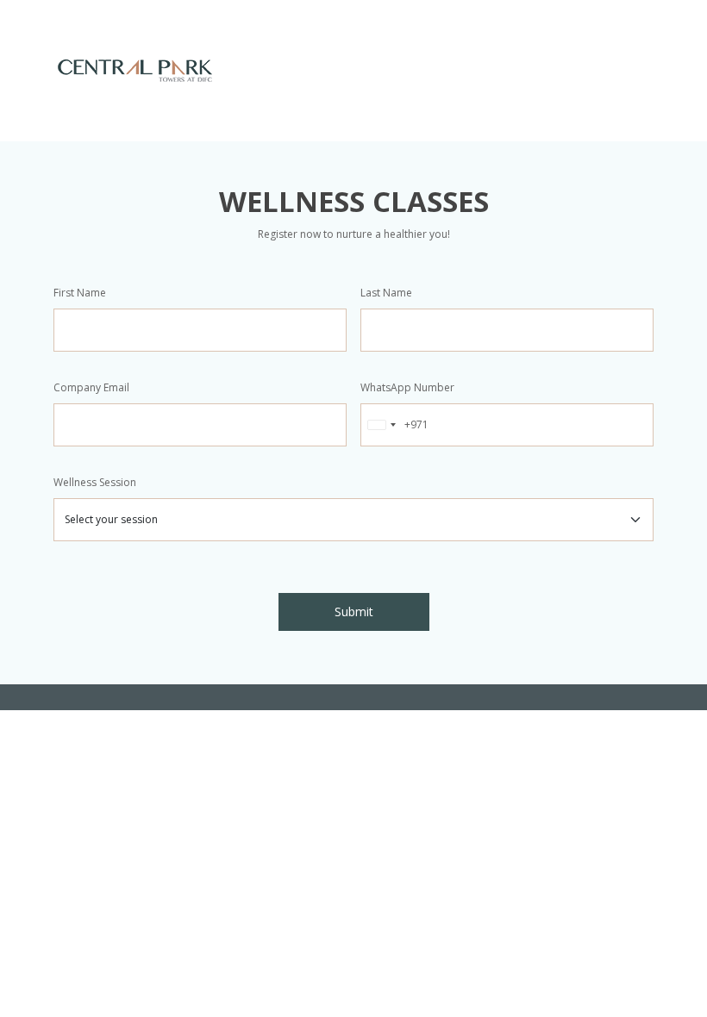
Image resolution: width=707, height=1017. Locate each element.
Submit (354, 611)
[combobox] (395, 425)
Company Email (91, 387)
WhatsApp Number (407, 387)
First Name (79, 292)
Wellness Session (94, 482)
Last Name (386, 292)
